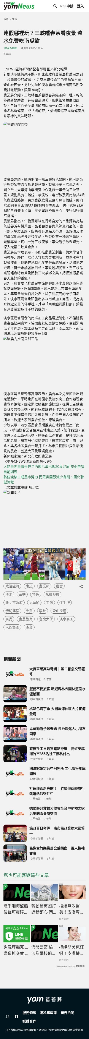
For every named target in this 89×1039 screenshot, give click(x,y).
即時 (14, 19)
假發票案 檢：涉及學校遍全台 (44, 950)
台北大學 (46, 619)
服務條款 (29, 1012)
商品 (8, 619)
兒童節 (34, 602)
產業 (29, 627)
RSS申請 (66, 6)
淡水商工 (66, 619)
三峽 (22, 594)
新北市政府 (14, 602)
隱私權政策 (48, 1012)
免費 (29, 610)
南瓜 (29, 586)
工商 (49, 602)
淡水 (8, 594)
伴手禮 (64, 602)
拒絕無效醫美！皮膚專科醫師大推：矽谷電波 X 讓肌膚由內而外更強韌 (71, 909)
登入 (80, 6)
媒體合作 (29, 1021)
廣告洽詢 (67, 1012)
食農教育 (26, 619)
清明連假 (12, 610)
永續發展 (52, 594)
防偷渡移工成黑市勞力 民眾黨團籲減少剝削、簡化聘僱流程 (43, 480)
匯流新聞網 (10, 48)
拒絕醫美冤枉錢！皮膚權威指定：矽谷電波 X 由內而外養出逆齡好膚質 (71, 950)
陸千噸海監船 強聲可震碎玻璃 (15, 909)
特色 (35, 594)
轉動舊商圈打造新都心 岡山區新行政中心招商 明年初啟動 (44, 909)
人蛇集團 (12, 627)
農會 (59, 586)
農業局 (44, 586)
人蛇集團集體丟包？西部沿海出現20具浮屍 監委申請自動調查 (43, 469)
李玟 (42, 610)
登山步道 (59, 610)
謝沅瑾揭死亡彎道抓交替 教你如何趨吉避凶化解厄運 (16, 950)
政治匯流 (12, 586)
